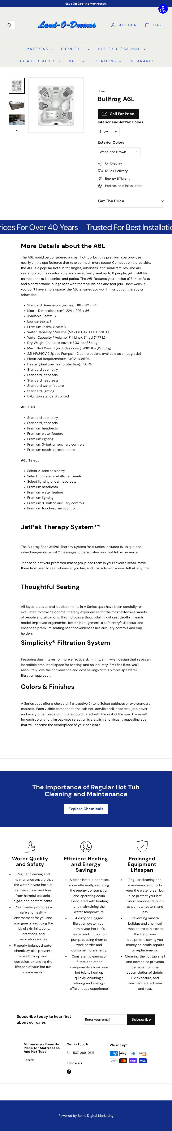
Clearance (142, 61)
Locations (105, 61)
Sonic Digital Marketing (96, 1115)
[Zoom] (56, 105)
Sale (75, 61)
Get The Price (111, 201)
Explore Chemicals (86, 808)
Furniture (73, 49)
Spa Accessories (37, 61)
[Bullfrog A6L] (17, 104)
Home (102, 91)
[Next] (16, 129)
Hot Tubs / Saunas (120, 49)
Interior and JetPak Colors (120, 122)
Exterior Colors (111, 142)
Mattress (38, 49)
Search (29, 1060)
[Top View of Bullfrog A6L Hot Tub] (17, 86)
